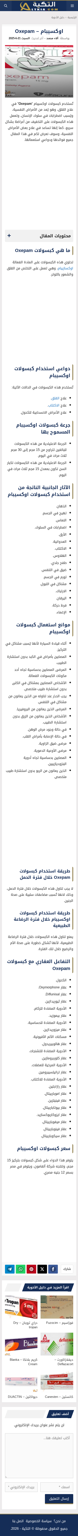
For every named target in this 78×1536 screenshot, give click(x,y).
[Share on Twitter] (42, 1269)
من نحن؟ (60, 1521)
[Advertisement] (39, 187)
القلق (55, 398)
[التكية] (39, 6)
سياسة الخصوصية (39, 1521)
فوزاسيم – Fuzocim (59, 1323)
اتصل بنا (18, 1521)
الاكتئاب (53, 405)
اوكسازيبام (65, 268)
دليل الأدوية (57, 17)
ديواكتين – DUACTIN (22, 1397)
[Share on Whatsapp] (20, 1269)
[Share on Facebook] (53, 1269)
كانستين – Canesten (59, 1397)
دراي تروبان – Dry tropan (25, 1325)
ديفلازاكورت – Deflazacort (63, 1362)
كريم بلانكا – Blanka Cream (23, 1362)
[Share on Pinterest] (31, 1269)
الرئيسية (72, 17)
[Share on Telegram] (10, 1269)
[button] (5, 6)
